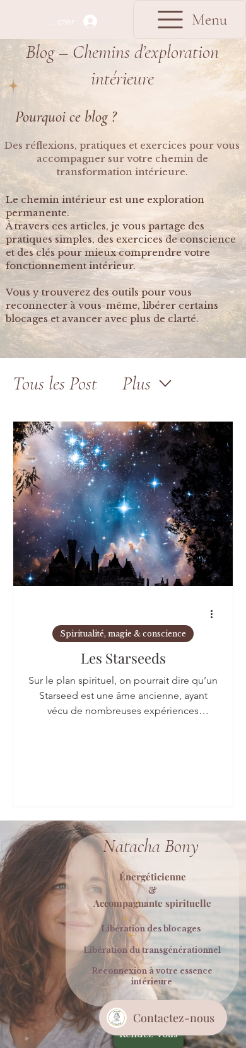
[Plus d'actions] (215, 614)
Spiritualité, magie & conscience (123, 633)
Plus (136, 383)
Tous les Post (55, 383)
